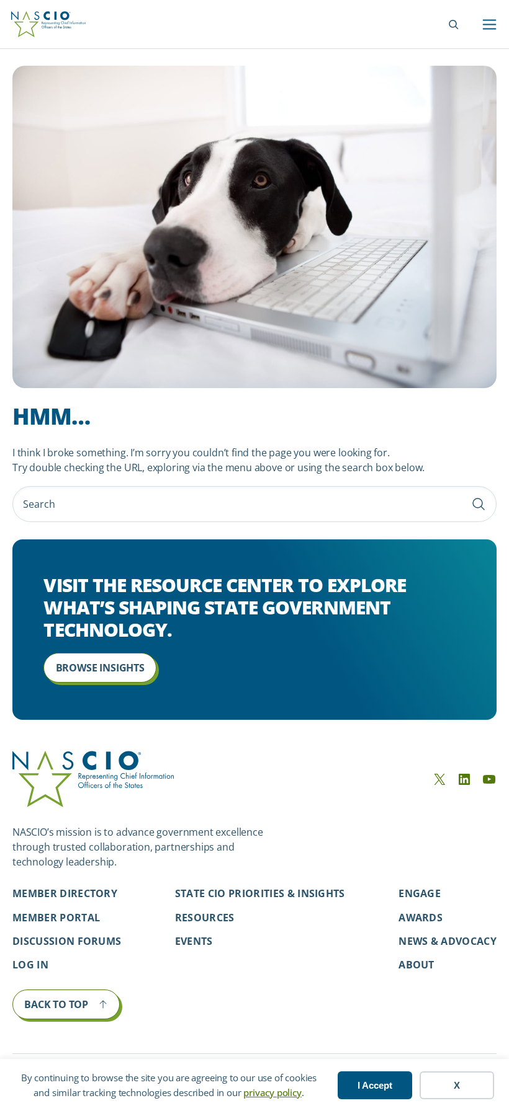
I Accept (375, 1085)
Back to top (56, 1004)
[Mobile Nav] (489, 24)
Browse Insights (100, 668)
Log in (30, 965)
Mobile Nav (489, 24)
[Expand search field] (453, 24)
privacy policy (272, 1092)
